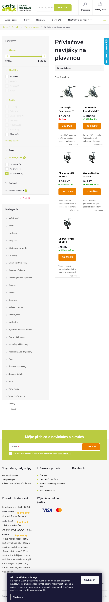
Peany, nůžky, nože (17, 337)
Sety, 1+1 (13, 240)
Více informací (64, 453)
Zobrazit (67, 126)
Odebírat (91, 446)
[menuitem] (11, 20)
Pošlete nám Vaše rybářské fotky (16, 483)
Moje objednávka (47, 490)
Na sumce (15, 164)
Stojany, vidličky (16, 374)
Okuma (14, 134)
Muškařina (13, 322)
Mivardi (14, 129)
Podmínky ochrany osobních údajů (52, 484)
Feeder (11, 292)
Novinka (14, 86)
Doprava (43, 475)
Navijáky (13, 233)
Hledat (62, 7)
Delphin (14, 111)
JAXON (14, 120)
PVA (10, 359)
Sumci (11, 381)
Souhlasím (89, 579)
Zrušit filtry (27, 198)
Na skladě (15, 77)
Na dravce (15, 169)
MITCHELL (15, 125)
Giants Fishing (16, 116)
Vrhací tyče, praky (17, 396)
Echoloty (12, 285)
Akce (13, 81)
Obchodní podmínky (49, 479)
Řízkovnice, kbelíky (17, 366)
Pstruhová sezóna (10, 475)
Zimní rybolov (15, 314)
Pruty (11, 225)
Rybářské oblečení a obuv (20, 329)
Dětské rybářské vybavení (20, 277)
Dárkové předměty (17, 270)
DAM (13, 107)
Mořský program (16, 307)
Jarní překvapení (9, 479)
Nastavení (18, 597)
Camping (13, 255)
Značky (12, 403)
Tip (12, 90)
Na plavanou (16, 173)
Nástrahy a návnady (18, 248)
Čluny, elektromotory (18, 263)
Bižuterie (13, 300)
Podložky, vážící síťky (18, 344)
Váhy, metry (14, 389)
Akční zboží (14, 218)
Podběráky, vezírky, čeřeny (20, 351)
